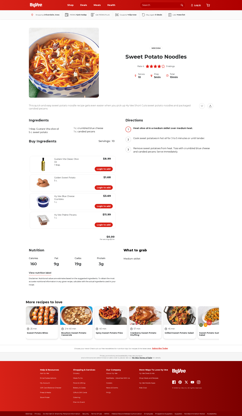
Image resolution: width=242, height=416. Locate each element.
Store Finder (45, 397)
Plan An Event (79, 402)
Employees (148, 414)
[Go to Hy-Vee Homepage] (36, 5)
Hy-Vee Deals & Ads (146, 373)
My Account (45, 383)
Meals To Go (78, 378)
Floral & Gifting (79, 383)
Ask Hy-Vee (44, 373)
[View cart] (208, 5)
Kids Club (143, 388)
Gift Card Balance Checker (50, 388)
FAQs (108, 392)
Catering (76, 397)
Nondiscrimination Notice (194, 414)
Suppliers (178, 414)
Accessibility (212, 414)
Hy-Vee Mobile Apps (147, 383)
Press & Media (45, 392)
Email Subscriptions (48, 378)
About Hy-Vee (111, 373)
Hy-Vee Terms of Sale (142, 358)
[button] (147, 66)
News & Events (112, 388)
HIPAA (106, 414)
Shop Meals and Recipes (148, 378)
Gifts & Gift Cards (80, 392)
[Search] (182, 5)
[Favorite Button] (202, 106)
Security (85, 414)
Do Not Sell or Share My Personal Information (61, 414)
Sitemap (28, 414)
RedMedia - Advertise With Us (118, 378)
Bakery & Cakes (79, 388)
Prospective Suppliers (163, 414)
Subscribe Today (160, 348)
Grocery (76, 373)
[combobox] (162, 5)
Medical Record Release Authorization (127, 414)
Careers (109, 383)
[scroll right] (209, 322)
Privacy (38, 414)
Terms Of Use (96, 414)
